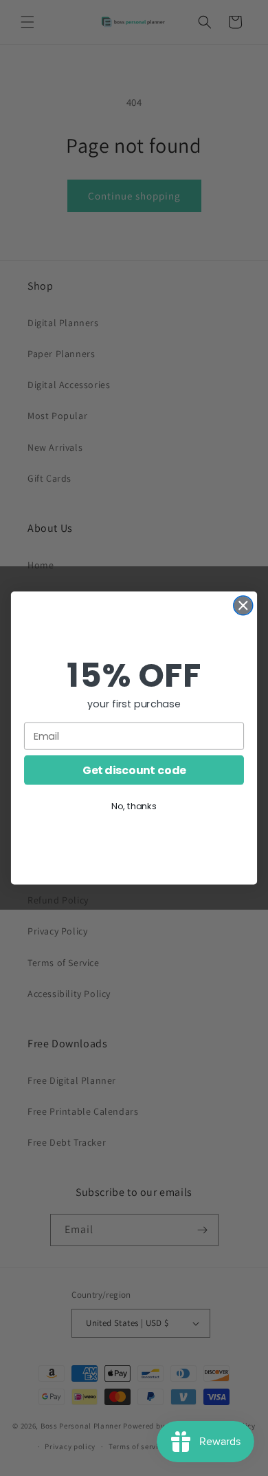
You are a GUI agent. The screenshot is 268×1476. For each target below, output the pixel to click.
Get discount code (134, 770)
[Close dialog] (243, 605)
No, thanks (133, 806)
